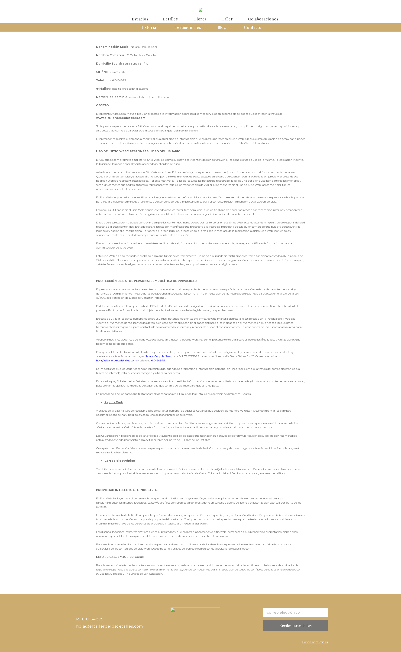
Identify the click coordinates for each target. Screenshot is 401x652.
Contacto (252, 27)
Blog (222, 27)
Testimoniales (188, 27)
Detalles (170, 18)
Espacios (140, 18)
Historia (148, 27)
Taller (227, 18)
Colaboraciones (263, 18)
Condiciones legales (315, 642)
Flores (200, 18)
